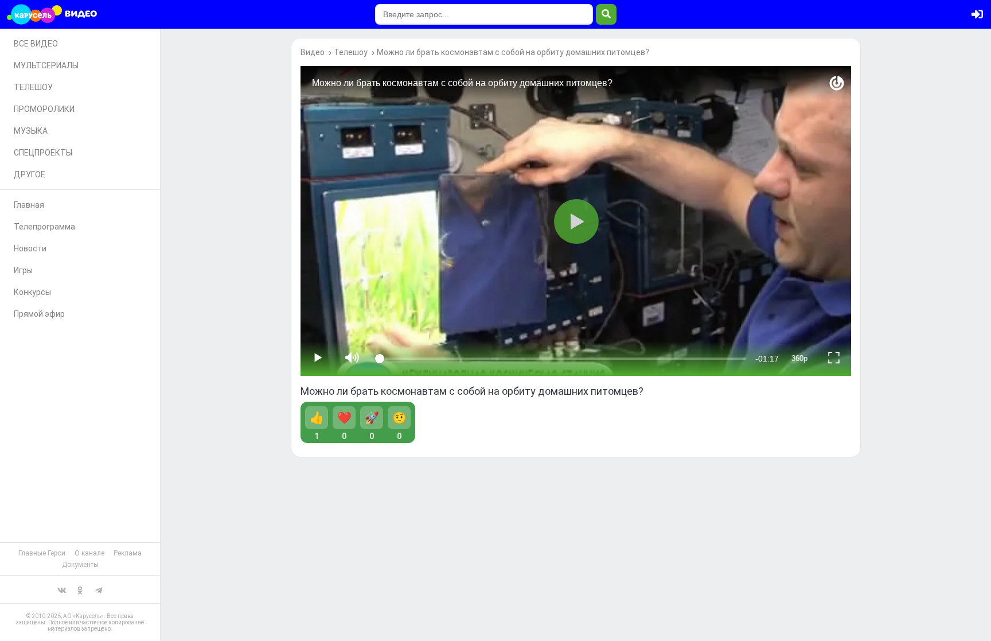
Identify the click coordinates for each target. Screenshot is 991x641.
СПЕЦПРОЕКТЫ (43, 152)
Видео (313, 52)
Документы (80, 565)
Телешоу (351, 52)
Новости (30, 248)
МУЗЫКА (31, 130)
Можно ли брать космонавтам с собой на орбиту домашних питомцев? (513, 52)
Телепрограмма (44, 226)
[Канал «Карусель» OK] (80, 589)
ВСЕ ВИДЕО (36, 43)
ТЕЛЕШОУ (33, 87)
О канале (89, 553)
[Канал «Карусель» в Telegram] (98, 589)
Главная (29, 204)
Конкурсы (32, 292)
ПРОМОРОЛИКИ (44, 109)
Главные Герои (41, 553)
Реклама (128, 553)
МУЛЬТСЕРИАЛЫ (46, 65)
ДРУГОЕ (29, 174)
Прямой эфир (39, 313)
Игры (23, 270)
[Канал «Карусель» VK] (62, 589)
